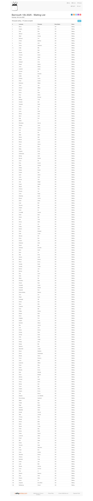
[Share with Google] (74, 14)
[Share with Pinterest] (80, 14)
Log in (79, 6)
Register (73, 6)
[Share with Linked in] (78, 14)
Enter (79, 21)
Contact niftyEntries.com (63, 493)
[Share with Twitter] (76, 14)
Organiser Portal (76, 493)
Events (74, 3)
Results (80, 3)
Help (69, 3)
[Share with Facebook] (72, 14)
